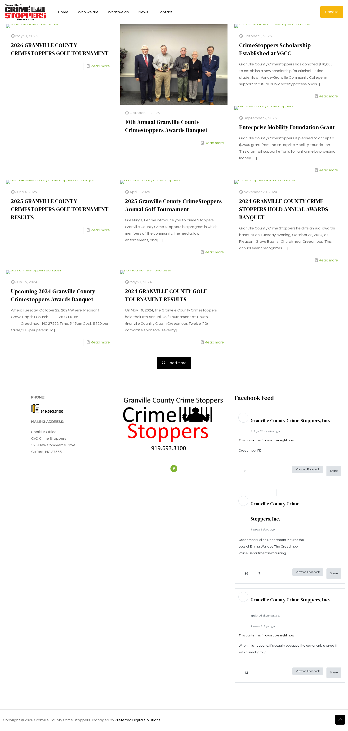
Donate (332, 12)
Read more (100, 66)
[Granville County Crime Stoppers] (25, 12)
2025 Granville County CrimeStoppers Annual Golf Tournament (173, 205)
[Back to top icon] (340, 720)
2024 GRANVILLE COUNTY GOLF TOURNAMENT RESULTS (166, 295)
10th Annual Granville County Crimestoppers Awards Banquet (166, 126)
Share (334, 470)
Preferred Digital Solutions (138, 720)
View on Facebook (308, 469)
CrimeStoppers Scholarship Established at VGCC (275, 49)
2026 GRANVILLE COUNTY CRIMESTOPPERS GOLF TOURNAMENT (60, 49)
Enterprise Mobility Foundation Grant (287, 127)
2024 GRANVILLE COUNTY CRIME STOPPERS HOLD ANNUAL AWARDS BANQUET (283, 209)
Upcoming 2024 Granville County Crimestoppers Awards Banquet (53, 295)
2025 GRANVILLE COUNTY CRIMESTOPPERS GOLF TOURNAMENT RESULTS (60, 209)
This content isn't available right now (266, 440)
